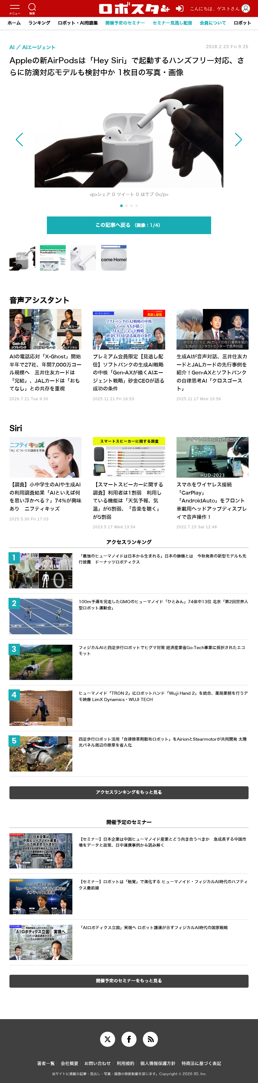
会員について (213, 23)
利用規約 (125, 1063)
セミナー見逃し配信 (172, 23)
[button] (45, 140)
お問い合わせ (97, 1063)
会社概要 (69, 1063)
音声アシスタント (39, 300)
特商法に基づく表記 (201, 1063)
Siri (15, 428)
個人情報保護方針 (158, 1063)
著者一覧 (46, 1063)
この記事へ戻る (126, 225)
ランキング (39, 23)
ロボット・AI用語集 (78, 23)
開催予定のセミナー (125, 23)
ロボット (242, 23)
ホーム (14, 23)
